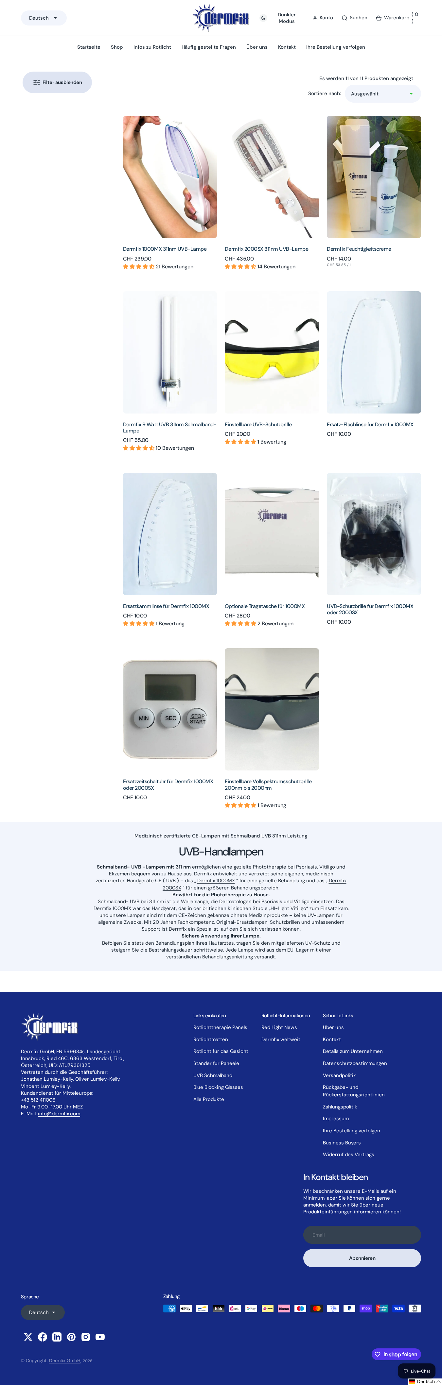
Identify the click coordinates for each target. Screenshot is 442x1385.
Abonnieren (362, 1258)
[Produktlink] (170, 177)
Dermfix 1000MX (216, 880)
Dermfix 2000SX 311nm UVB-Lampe (266, 248)
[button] (398, 18)
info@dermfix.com (59, 1113)
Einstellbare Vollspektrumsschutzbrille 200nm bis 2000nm (268, 784)
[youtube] (100, 1337)
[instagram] (86, 1337)
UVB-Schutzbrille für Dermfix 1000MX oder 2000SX (370, 609)
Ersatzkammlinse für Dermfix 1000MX (166, 606)
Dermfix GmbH (64, 1360)
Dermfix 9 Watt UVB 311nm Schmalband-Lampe (170, 427)
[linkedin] (57, 1337)
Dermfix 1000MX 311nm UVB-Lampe (165, 248)
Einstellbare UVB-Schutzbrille (258, 424)
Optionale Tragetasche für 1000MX (265, 606)
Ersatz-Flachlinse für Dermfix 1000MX (370, 424)
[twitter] (28, 1337)
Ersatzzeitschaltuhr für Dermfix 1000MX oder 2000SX (168, 784)
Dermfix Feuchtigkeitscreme (359, 248)
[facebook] (42, 1337)
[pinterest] (71, 1337)
